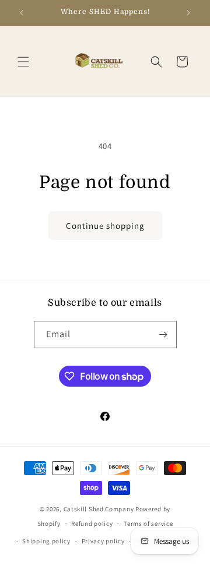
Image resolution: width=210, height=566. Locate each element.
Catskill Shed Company (99, 509)
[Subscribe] (163, 334)
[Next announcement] (188, 13)
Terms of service (148, 523)
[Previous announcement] (21, 13)
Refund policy (92, 523)
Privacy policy (103, 541)
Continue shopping (105, 225)
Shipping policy (46, 541)
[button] (23, 62)
